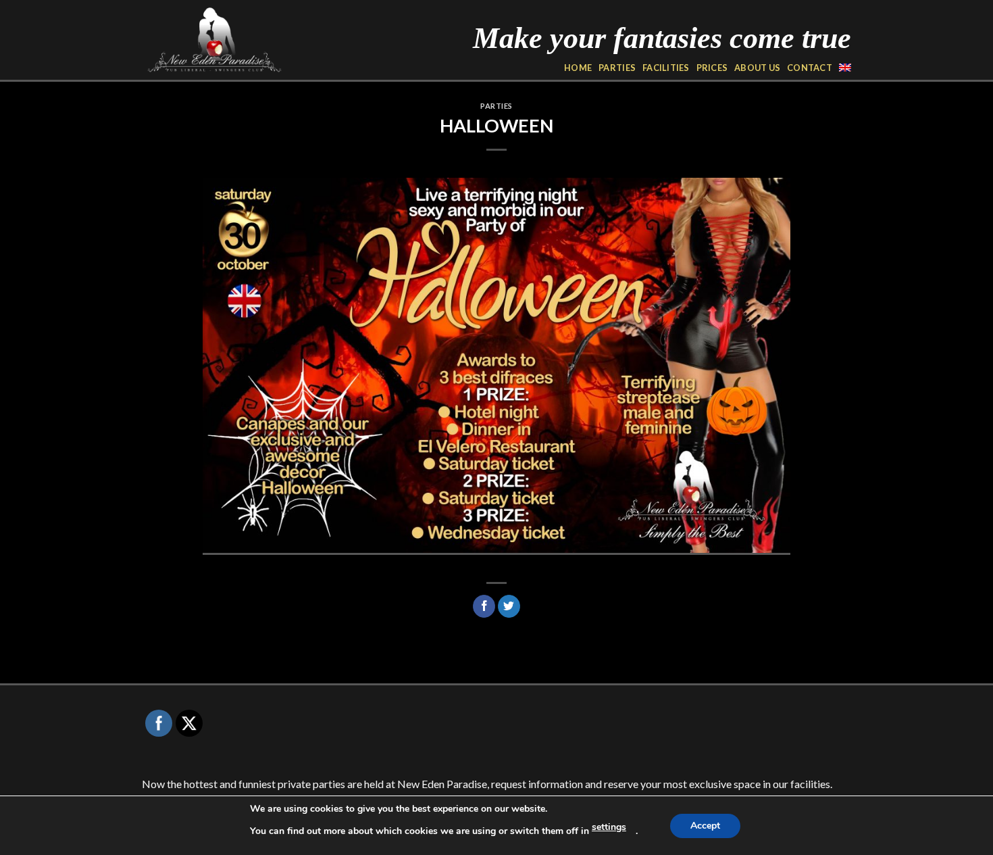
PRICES (712, 67)
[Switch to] (845, 67)
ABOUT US (757, 67)
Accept (705, 825)
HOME (578, 67)
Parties (496, 105)
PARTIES (617, 67)
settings (609, 827)
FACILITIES (666, 67)
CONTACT (809, 67)
